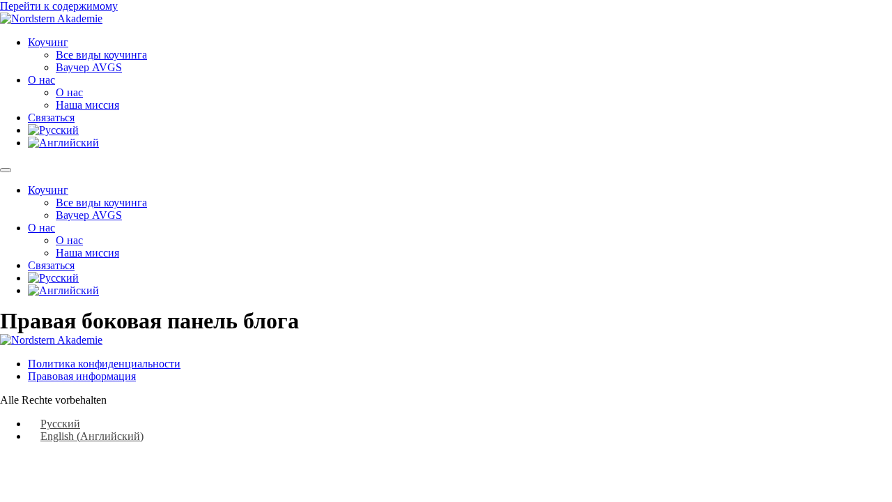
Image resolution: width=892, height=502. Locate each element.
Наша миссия (87, 105)
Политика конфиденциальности (104, 364)
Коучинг (48, 42)
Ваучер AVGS (89, 67)
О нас (41, 80)
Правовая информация (82, 376)
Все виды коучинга (101, 55)
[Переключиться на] (53, 130)
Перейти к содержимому (59, 6)
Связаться (51, 117)
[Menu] (5, 170)
